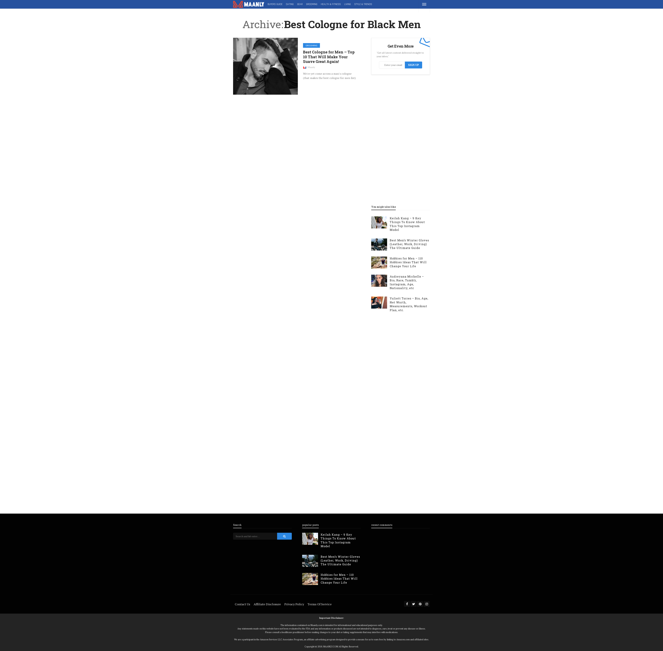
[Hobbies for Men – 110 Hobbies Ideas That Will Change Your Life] (379, 263)
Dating (290, 4)
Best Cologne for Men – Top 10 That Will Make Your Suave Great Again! (329, 57)
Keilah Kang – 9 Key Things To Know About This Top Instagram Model (407, 224)
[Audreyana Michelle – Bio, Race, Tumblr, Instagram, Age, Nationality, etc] (379, 281)
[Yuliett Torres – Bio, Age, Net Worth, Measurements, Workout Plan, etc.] (379, 303)
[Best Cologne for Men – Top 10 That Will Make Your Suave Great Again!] (265, 66)
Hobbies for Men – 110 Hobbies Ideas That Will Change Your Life (408, 262)
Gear (300, 4)
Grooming (311, 4)
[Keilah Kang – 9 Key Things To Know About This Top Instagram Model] (379, 222)
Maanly (311, 67)
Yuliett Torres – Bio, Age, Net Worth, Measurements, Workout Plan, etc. (409, 304)
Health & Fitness (331, 4)
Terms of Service (320, 604)
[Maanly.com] (248, 4)
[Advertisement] (397, 112)
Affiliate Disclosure (267, 604)
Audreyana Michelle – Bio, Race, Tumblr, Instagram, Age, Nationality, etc (407, 282)
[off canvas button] (424, 4)
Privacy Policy (294, 604)
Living (347, 4)
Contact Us (242, 604)
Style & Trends (363, 4)
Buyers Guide (275, 4)
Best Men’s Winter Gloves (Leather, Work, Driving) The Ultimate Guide (409, 244)
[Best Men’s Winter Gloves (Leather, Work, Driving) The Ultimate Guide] (379, 244)
